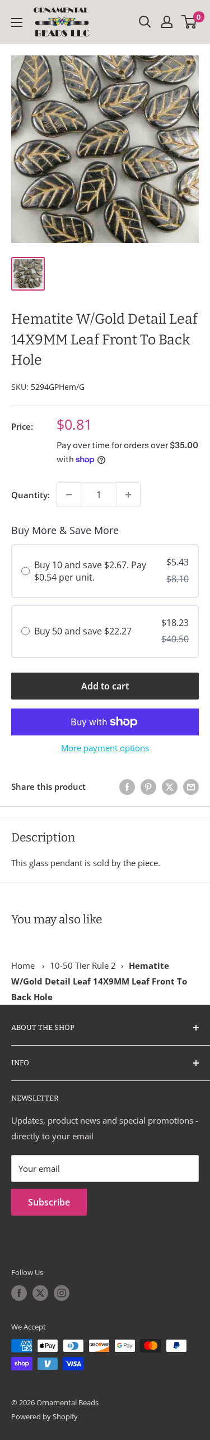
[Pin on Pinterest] (148, 786)
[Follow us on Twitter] (40, 1293)
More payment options (105, 747)
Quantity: (30, 494)
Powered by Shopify (44, 1416)
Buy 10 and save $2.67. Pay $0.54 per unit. (90, 571)
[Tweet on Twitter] (170, 786)
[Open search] (145, 22)
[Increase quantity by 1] (128, 495)
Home (23, 965)
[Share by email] (191, 786)
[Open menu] (16, 22)
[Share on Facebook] (127, 786)
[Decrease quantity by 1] (69, 495)
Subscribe (49, 1202)
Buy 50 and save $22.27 (83, 631)
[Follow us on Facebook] (19, 1293)
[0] (190, 22)
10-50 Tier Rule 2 (83, 965)
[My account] (166, 22)
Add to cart (105, 686)
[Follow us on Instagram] (61, 1293)
